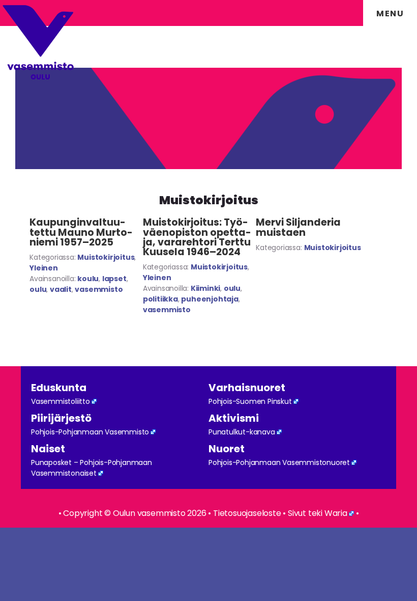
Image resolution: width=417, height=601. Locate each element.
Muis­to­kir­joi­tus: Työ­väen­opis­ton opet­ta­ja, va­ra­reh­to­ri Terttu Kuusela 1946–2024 (197, 237)
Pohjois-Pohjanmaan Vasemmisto (90, 432)
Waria (335, 513)
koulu (88, 279)
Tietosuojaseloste (247, 513)
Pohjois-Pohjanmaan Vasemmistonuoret (279, 462)
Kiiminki (205, 288)
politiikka (160, 299)
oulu (37, 289)
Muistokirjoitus (105, 257)
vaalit (61, 289)
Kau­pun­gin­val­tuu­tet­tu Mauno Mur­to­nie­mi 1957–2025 (81, 232)
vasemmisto (99, 289)
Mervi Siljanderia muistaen (298, 227)
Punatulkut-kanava (241, 432)
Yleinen (43, 268)
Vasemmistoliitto (60, 401)
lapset (114, 279)
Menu (390, 13)
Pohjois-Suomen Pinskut (250, 401)
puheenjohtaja (209, 299)
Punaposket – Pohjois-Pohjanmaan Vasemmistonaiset (91, 467)
